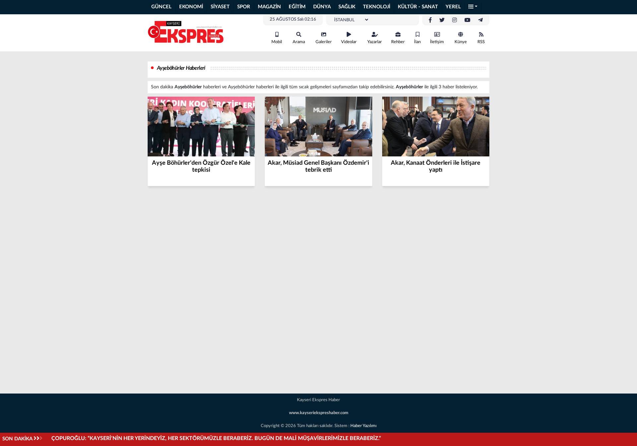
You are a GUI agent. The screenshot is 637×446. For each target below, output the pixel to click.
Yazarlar (374, 42)
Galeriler (324, 42)
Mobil (276, 42)
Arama (299, 42)
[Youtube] (467, 20)
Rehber (398, 42)
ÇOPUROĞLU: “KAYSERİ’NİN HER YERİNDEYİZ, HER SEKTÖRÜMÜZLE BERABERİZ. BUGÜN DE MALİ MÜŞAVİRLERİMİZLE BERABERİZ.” (216, 438)
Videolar (349, 42)
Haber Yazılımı (363, 426)
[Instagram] (454, 20)
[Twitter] (442, 20)
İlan (417, 42)
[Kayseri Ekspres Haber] (186, 32)
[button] (473, 7)
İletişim (437, 42)
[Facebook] (430, 20)
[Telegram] (480, 20)
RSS (481, 42)
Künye (461, 42)
